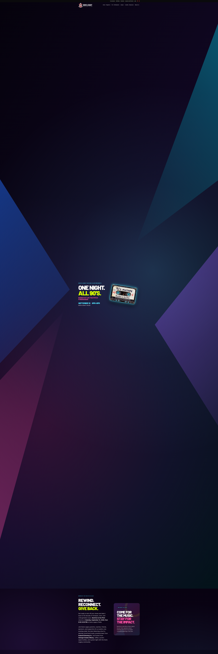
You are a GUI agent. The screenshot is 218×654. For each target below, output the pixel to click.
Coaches (126, 4)
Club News (118, 1)
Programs (108, 4)
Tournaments (112, 1)
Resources (131, 4)
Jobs (135, 1)
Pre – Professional (115, 4)
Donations (122, 1)
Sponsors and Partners (129, 1)
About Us (137, 4)
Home (104, 4)
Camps (122, 4)
